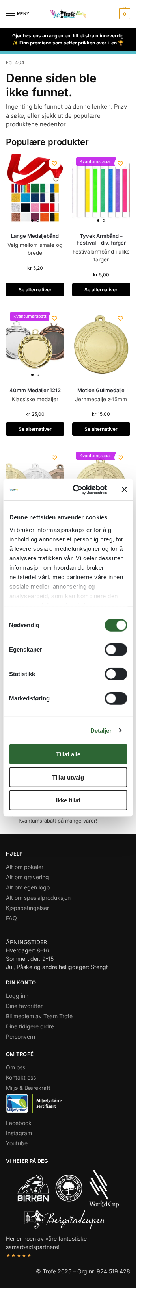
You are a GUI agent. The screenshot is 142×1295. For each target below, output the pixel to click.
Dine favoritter (24, 1005)
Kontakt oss (21, 1077)
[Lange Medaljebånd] (35, 190)
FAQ (11, 918)
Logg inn (17, 995)
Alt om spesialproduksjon (38, 897)
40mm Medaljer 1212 (35, 390)
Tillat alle (68, 754)
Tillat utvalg (68, 777)
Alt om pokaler (24, 866)
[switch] (116, 649)
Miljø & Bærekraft (28, 1087)
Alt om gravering (27, 877)
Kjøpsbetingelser (27, 907)
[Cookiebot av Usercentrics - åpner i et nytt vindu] (78, 489)
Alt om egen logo (28, 887)
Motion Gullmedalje (101, 390)
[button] (123, 13)
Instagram (19, 1133)
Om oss (15, 1067)
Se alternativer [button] (35, 290)
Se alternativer (35, 429)
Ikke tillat (68, 800)
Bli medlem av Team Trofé (39, 1016)
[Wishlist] (54, 163)
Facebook (19, 1122)
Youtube (17, 1143)
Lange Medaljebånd (35, 236)
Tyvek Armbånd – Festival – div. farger (101, 239)
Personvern (20, 1036)
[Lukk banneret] (124, 489)
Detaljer (101, 730)
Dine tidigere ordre (30, 1026)
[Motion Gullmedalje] (101, 344)
